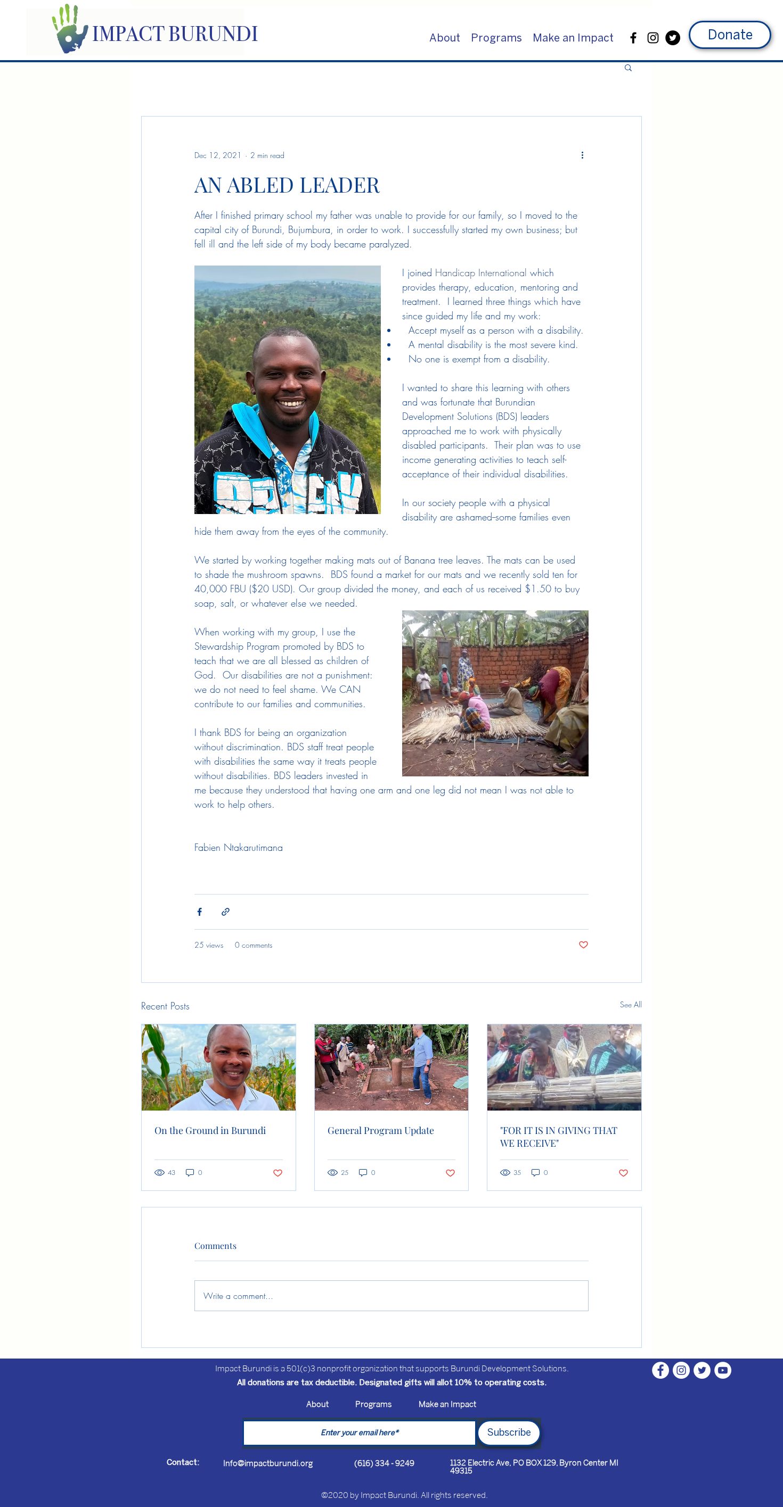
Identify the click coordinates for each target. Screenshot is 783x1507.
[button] (445, 38)
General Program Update (381, 1130)
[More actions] (582, 154)
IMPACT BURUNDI (175, 33)
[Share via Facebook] (199, 912)
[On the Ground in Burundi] (219, 1067)
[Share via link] (226, 912)
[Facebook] (633, 37)
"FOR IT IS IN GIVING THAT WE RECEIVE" (558, 1136)
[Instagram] (653, 37)
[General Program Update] (392, 1067)
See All (631, 1004)
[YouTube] (722, 1370)
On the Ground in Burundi (210, 1130)
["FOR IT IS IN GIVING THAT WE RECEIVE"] (564, 1067)
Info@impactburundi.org (268, 1463)
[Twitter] (672, 37)
